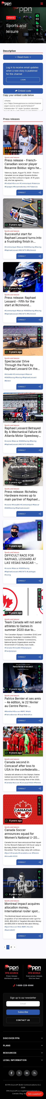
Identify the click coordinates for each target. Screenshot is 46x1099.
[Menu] (41, 3)
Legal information (15, 1060)
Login (23, 80)
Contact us (23, 1020)
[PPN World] (34, 968)
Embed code (24, 91)
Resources (9, 1053)
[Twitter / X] (19, 1073)
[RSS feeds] (34, 1073)
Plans (6, 1045)
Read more (23, 57)
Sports (11, 18)
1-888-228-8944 (24, 985)
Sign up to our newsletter (23, 998)
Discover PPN (11, 1038)
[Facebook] (11, 1073)
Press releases (11, 119)
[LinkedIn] (27, 1073)
